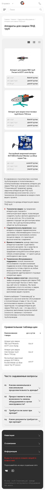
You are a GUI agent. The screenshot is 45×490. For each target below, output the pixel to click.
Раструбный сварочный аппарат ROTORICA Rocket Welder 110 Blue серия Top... (22, 156)
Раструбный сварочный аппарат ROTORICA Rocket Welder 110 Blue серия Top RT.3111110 (13, 361)
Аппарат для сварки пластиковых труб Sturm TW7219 (22, 113)
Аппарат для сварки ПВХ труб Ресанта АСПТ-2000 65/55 (22, 71)
